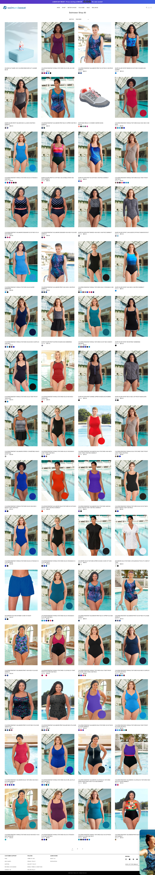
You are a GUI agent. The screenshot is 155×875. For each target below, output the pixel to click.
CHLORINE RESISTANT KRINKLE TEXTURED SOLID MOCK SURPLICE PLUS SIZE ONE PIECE (132, 671)
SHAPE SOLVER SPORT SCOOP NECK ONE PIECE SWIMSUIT (93, 177)
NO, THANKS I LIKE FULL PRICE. (137, 870)
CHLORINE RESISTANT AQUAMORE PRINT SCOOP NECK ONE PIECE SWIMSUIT (95, 68)
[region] (77, 2)
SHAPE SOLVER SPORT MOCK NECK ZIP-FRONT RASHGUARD (130, 396)
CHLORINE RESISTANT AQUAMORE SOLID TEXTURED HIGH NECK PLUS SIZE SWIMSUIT (21, 780)
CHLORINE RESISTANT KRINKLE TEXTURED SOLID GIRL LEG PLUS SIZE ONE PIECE (58, 780)
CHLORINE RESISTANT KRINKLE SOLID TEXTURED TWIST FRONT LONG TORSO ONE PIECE (131, 452)
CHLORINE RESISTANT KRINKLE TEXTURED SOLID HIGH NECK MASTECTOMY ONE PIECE (20, 507)
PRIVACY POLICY (32, 861)
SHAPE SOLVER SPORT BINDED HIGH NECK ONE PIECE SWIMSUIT (95, 232)
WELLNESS (95, 7)
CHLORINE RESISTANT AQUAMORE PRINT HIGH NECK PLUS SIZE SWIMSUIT (21, 671)
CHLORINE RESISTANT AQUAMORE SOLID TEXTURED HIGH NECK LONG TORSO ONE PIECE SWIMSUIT (95, 452)
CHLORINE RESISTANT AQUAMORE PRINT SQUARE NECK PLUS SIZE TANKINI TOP (58, 726)
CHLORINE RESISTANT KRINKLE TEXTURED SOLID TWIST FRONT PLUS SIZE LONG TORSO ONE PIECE (94, 671)
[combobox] (126, 849)
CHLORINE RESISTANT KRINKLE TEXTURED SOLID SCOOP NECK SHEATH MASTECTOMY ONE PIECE (131, 507)
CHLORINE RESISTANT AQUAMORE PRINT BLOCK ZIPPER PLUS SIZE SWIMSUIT (95, 616)
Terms (139, 861)
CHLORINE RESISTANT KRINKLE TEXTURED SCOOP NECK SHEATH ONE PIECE (95, 342)
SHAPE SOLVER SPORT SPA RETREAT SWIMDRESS (127, 342)
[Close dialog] (152, 831)
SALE (88, 7)
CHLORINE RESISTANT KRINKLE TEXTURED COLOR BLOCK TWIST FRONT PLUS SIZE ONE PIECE (58, 671)
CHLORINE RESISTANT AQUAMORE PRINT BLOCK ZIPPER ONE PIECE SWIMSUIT (58, 123)
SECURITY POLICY (32, 864)
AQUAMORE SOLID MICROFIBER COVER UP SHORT (18, 615)
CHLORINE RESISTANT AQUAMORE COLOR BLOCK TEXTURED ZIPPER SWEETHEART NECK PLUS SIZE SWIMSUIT (94, 780)
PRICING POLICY (31, 869)
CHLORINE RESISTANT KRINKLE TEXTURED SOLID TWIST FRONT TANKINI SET (21, 397)
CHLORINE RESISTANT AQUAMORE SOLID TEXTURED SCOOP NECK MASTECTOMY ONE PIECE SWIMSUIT (58, 507)
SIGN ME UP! (137, 865)
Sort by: (71, 19)
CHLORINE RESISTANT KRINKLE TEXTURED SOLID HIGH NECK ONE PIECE (132, 123)
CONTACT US (8, 869)
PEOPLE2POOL (53, 861)
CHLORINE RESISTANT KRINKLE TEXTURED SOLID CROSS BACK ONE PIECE (95, 288)
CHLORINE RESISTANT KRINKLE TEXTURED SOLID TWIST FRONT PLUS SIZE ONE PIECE (131, 726)
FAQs (6, 858)
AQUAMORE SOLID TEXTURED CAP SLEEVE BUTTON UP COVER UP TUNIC (132, 561)
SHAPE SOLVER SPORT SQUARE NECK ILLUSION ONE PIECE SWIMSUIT (20, 123)
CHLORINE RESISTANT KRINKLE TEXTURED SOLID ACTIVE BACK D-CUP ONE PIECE (22, 561)
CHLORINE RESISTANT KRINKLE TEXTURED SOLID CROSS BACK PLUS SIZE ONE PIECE (57, 616)
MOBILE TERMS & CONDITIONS (35, 867)
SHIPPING (7, 864)
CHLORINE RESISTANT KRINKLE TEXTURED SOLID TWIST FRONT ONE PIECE (131, 178)
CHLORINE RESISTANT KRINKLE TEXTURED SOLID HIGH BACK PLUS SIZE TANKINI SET (22, 835)
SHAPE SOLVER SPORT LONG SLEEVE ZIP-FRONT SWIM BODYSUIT (132, 232)
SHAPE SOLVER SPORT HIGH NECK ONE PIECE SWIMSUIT (129, 287)
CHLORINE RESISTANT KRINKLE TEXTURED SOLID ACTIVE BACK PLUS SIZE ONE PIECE (57, 835)
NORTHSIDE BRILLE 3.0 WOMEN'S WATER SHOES (90, 123)
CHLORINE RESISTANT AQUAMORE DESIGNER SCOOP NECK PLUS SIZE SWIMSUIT (22, 233)
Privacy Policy (134, 861)
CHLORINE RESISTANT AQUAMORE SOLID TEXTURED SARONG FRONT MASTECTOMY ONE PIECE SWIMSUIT (94, 507)
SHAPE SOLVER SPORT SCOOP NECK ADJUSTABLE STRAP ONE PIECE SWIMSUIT (57, 178)
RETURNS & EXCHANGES (10, 867)
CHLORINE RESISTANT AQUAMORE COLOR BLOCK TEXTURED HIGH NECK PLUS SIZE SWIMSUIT (132, 780)
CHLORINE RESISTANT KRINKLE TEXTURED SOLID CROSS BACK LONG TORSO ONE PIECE (57, 452)
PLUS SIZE (81, 7)
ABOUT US (52, 858)
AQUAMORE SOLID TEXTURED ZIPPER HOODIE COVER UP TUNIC (95, 561)
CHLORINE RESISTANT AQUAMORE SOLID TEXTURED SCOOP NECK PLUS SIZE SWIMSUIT (95, 726)
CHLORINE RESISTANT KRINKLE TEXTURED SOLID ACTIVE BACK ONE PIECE (21, 178)
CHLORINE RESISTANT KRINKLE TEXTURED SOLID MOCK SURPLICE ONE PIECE (22, 342)
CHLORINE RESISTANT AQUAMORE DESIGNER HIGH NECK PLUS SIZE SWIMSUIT (59, 233)
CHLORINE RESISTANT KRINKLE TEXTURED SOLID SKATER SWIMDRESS (19, 288)
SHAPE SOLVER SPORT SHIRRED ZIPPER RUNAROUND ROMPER (94, 396)
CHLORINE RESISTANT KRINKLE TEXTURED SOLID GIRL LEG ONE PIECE (57, 68)
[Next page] (83, 849)
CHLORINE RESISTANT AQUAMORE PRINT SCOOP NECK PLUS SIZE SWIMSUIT (132, 616)
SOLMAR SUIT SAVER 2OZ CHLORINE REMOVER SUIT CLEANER (21, 68)
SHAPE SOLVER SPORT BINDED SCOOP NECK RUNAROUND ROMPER (130, 68)
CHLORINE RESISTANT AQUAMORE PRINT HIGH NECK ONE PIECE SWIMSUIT (58, 288)
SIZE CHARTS (8, 861)
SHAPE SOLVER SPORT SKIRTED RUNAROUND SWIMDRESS (56, 342)
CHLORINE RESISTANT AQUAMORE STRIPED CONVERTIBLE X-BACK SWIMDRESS (22, 452)
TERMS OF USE (31, 858)
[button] (63, 8)
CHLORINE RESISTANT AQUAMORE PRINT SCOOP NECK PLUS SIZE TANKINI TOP (22, 726)
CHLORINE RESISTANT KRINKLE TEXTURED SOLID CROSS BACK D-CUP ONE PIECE (58, 561)
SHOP (63, 7)
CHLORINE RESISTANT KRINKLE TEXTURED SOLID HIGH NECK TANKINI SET (57, 397)
